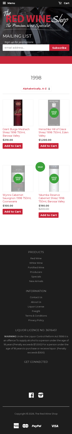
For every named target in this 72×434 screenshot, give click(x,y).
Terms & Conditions (36, 315)
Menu (11, 3)
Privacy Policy (36, 320)
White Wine (36, 263)
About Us (36, 302)
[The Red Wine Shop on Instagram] (41, 396)
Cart (66, 3)
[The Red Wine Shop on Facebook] (31, 396)
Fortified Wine (36, 267)
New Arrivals (36, 281)
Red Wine (36, 258)
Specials (36, 276)
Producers (36, 272)
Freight (36, 311)
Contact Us (36, 297)
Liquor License (36, 306)
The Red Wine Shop (46, 413)
